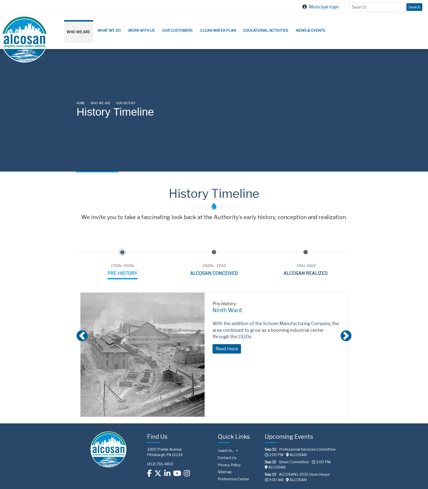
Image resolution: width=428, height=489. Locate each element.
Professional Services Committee (307, 449)
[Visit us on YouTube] (177, 473)
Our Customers (177, 30)
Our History (126, 103)
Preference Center (233, 479)
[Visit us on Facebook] (149, 473)
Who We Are (78, 32)
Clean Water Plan (218, 30)
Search (414, 7)
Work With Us (141, 30)
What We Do (109, 30)
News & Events (310, 30)
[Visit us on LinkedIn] (167, 473)
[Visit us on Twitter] (157, 473)
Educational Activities (265, 30)
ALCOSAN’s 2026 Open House (304, 474)
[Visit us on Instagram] (187, 473)
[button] (97, 336)
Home (81, 103)
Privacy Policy (229, 465)
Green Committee (294, 462)
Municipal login (324, 6)
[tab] (122, 263)
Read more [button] (226, 348)
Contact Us (227, 458)
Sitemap (225, 472)
